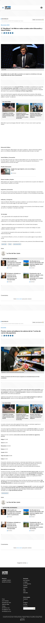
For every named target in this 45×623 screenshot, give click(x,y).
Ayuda (41, 617)
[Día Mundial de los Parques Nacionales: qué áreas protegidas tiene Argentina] (26, 263)
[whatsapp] (4, 33)
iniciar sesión (19, 299)
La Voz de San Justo (13, 253)
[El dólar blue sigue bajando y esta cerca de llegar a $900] (5, 171)
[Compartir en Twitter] (8, 33)
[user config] (41, 8)
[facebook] (6, 33)
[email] (10, 33)
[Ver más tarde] (2, 33)
